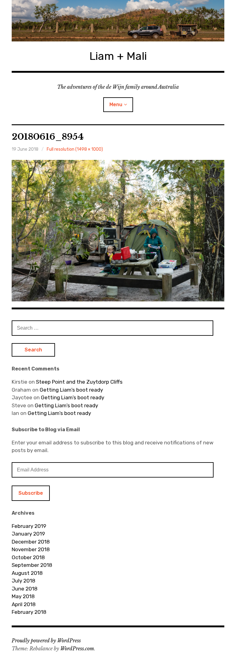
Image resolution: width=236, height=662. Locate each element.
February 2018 (29, 612)
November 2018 (31, 549)
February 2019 (29, 526)
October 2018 (28, 557)
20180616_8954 (48, 136)
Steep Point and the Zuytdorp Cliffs (79, 382)
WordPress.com (77, 648)
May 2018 (23, 596)
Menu (115, 104)
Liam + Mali (118, 56)
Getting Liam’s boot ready (71, 390)
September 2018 (32, 565)
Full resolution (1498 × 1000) (75, 149)
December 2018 (31, 542)
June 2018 (24, 589)
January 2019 (28, 534)
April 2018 (24, 604)
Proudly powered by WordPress (46, 640)
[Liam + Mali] (118, 20)
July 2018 (23, 581)
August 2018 (27, 573)
